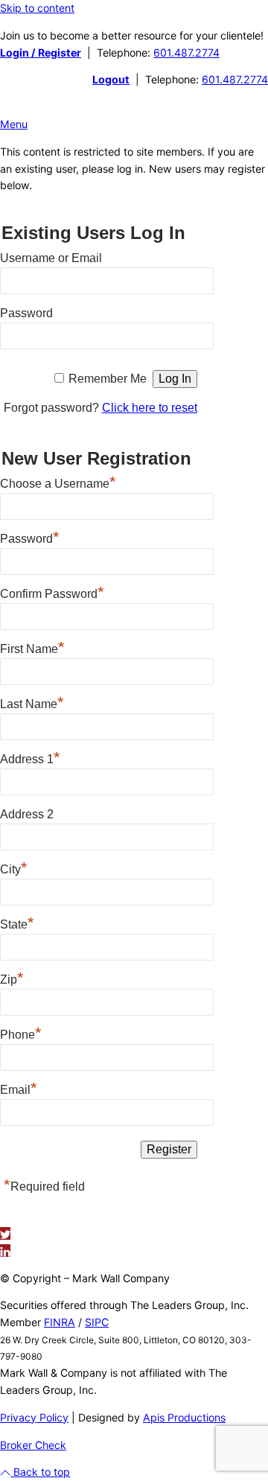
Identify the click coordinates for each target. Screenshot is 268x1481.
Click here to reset (149, 407)
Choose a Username (58, 482)
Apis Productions (184, 1417)
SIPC (97, 1322)
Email (18, 1088)
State (17, 922)
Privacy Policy (34, 1417)
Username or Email (51, 258)
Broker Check (33, 1445)
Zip (12, 977)
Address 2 (27, 814)
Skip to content (37, 7)
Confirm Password (52, 592)
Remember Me (107, 378)
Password (26, 313)
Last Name (32, 702)
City (14, 867)
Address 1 (30, 757)
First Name (32, 647)
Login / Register (40, 52)
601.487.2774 (186, 52)
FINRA (59, 1322)
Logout (111, 79)
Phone (21, 1033)
